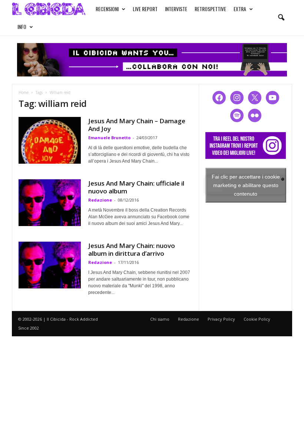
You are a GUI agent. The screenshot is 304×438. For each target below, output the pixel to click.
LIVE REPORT (145, 9)
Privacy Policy (221, 319)
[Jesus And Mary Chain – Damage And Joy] (50, 140)
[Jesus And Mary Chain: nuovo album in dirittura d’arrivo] (50, 265)
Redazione (100, 200)
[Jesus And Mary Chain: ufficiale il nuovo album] (50, 202)
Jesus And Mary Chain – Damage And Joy (136, 125)
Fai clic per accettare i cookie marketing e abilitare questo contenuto (246, 184)
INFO (21, 26)
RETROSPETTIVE (210, 9)
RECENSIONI (107, 9)
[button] (281, 18)
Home (24, 92)
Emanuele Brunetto (109, 137)
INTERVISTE (176, 9)
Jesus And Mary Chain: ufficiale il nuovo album (136, 187)
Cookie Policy (257, 319)
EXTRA (240, 9)
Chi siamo (159, 319)
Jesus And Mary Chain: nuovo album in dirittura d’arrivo (131, 249)
